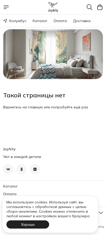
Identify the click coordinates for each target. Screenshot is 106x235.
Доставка (82, 20)
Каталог (40, 20)
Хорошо (28, 224)
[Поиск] (89, 7)
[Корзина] (100, 7)
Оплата (60, 20)
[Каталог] (6, 7)
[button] (8, 169)
